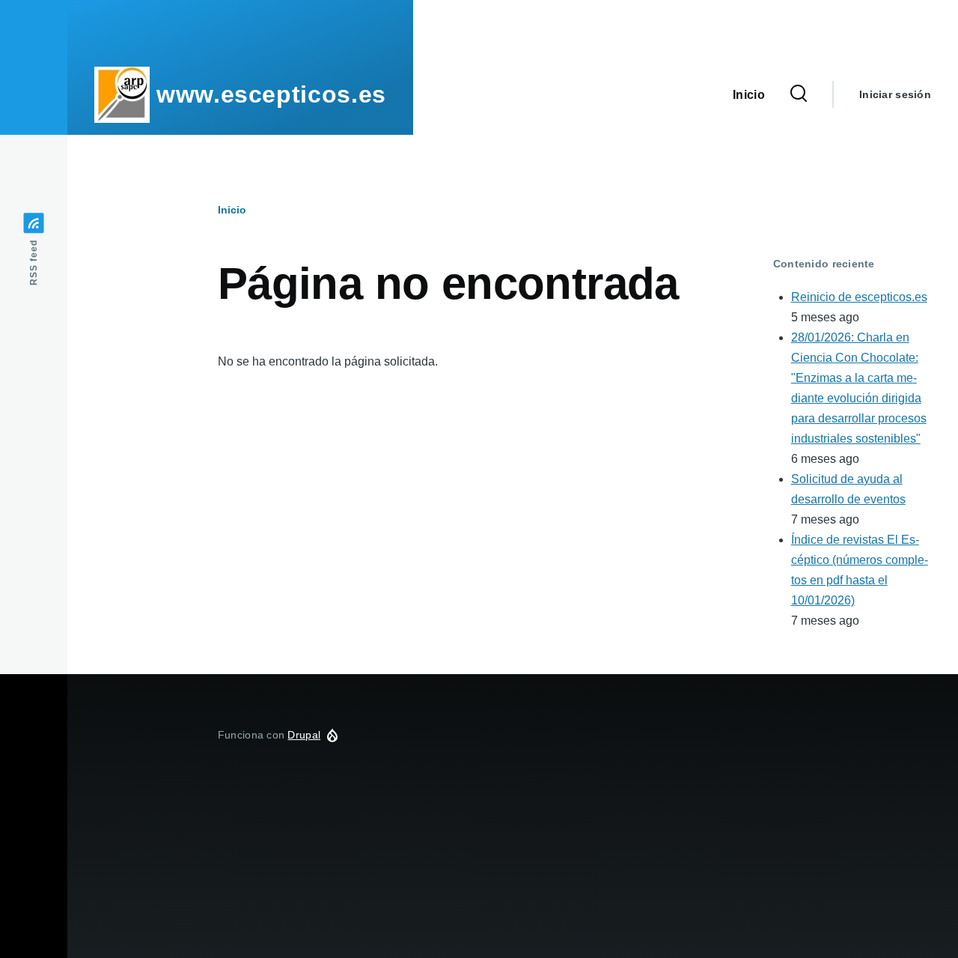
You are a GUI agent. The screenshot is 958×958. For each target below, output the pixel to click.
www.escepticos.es (271, 94)
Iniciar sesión (895, 94)
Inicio (232, 210)
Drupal (303, 735)
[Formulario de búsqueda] (798, 94)
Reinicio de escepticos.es (859, 297)
